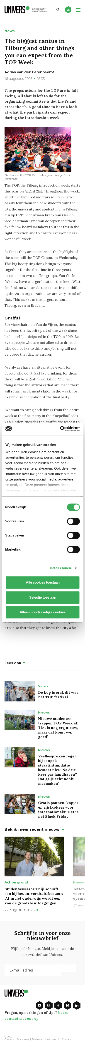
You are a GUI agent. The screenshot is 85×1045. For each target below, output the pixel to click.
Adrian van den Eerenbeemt (29, 72)
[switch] (73, 521)
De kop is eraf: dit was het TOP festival (58, 694)
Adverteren (38, 1039)
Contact (66, 1039)
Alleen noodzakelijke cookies (43, 612)
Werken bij (53, 1039)
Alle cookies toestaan (42, 582)
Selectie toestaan (42, 597)
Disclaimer (23, 1039)
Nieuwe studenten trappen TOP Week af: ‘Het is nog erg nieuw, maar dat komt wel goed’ (58, 727)
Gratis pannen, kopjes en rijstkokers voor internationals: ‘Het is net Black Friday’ (58, 809)
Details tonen (60, 568)
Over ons (9, 1039)
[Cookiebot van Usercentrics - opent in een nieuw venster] (60, 429)
